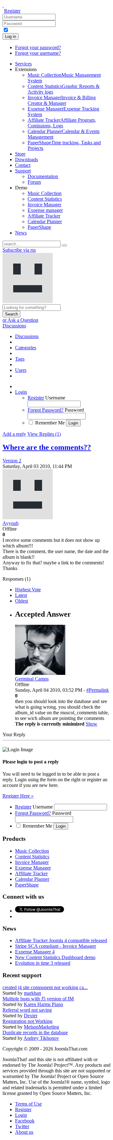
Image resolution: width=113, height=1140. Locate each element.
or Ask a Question (20, 320)
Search (11, 314)
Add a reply (14, 434)
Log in (10, 36)
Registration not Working (27, 1021)
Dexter (30, 1015)
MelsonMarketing (41, 1027)
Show (91, 724)
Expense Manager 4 (35, 951)
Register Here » (18, 796)
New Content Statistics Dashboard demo (55, 957)
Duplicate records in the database (35, 1032)
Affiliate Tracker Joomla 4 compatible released (61, 940)
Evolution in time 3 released (42, 963)
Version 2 (12, 460)
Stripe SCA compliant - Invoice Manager (55, 946)
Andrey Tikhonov (41, 1038)
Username (55, 397)
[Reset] (64, 245)
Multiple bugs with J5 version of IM (38, 998)
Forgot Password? (45, 410)
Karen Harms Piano (43, 1004)
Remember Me (50, 422)
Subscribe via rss (19, 250)
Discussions (14, 325)
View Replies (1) (44, 434)
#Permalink (97, 690)
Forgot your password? (38, 47)
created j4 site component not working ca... (45, 987)
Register (12, 10)
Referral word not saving (27, 1010)
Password (74, 410)
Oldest (21, 600)
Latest (21, 595)
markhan (32, 993)
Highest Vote (28, 589)
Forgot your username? (38, 53)
